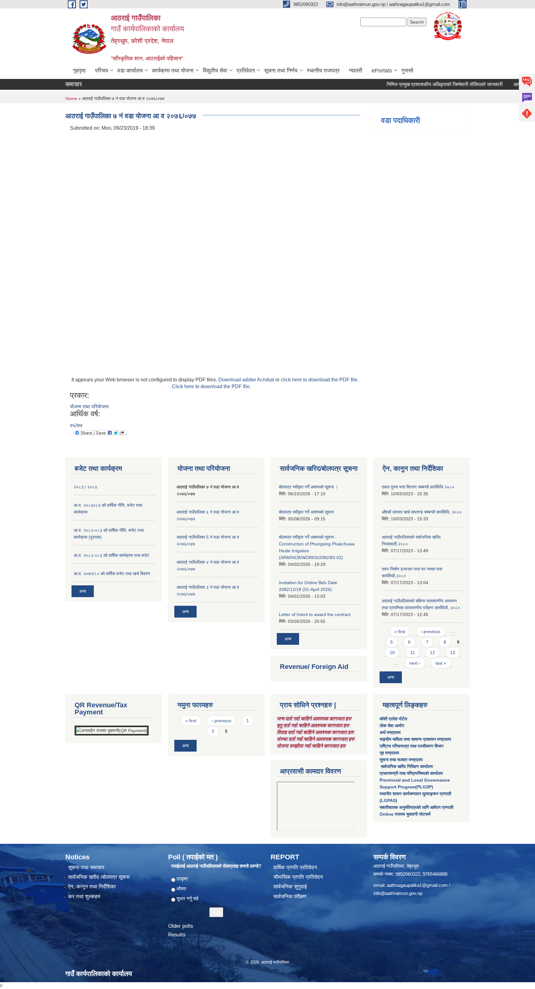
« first (399, 631)
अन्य (82, 591)
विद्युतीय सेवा (215, 70)
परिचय (101, 70)
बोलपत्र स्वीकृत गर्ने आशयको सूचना (306, 512)
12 (432, 652)
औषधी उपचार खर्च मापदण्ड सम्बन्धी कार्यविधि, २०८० (422, 512)
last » (441, 663)
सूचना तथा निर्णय (281, 70)
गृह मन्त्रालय (389, 752)
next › (414, 663)
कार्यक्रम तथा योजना (173, 70)
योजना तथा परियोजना (89, 406)
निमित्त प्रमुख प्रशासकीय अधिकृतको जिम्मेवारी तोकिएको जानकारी (429, 84)
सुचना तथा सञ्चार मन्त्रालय (401, 759)
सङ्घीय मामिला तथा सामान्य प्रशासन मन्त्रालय (415, 739)
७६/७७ (76, 425)
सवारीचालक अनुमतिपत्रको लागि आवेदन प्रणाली (416, 807)
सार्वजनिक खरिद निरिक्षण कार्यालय (406, 766)
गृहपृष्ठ (79, 70)
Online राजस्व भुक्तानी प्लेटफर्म (405, 814)
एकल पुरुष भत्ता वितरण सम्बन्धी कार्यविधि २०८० (418, 486)
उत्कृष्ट (182, 878)
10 (392, 652)
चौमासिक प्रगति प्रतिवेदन (298, 877)
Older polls (180, 926)
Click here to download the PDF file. (211, 386)
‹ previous (430, 631)
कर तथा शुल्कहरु (84, 897)
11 (412, 652)
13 (452, 652)
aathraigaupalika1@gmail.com (417, 885)
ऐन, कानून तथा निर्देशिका (92, 887)
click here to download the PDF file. (320, 379)
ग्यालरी (355, 70)
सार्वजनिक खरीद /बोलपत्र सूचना (99, 877)
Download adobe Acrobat (246, 379)
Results (177, 935)
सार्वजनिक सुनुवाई (290, 887)
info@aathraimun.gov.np (397, 893)
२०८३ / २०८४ (85, 486)
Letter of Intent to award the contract (314, 614)
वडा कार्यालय (130, 70)
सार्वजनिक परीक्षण (289, 897)
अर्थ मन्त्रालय (390, 732)
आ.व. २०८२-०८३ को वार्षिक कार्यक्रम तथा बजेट (111, 555)
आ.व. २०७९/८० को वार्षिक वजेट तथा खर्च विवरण (112, 573)
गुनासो (407, 70)
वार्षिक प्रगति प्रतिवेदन (295, 867)
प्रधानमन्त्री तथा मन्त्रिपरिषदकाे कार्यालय (411, 773)
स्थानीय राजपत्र (323, 70)
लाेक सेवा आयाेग (392, 725)
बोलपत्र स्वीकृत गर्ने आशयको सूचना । (308, 486)
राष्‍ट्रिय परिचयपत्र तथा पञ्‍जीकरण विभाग (411, 746)
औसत (181, 888)
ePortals (382, 70)
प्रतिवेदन (246, 70)
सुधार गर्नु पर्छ (187, 898)
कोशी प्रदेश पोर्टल (393, 718)
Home (71, 98)
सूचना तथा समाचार (86, 867)
